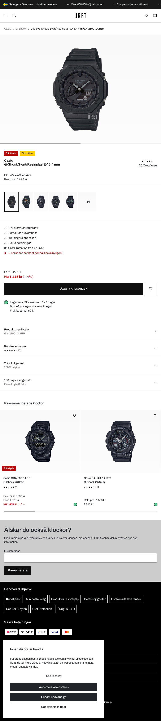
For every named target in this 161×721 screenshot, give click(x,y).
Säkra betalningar (19, 243)
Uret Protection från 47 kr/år (26, 248)
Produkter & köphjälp (65, 599)
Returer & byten (16, 609)
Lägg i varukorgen (74, 288)
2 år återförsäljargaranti (23, 227)
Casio (7, 28)
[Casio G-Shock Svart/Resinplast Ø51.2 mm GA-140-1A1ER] (120, 441)
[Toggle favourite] (151, 289)
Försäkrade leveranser (22, 232)
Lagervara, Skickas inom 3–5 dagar (32, 304)
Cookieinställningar (53, 706)
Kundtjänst (13, 599)
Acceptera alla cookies (54, 687)
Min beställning (36, 599)
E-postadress (12, 551)
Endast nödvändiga (53, 697)
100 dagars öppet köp (22, 237)
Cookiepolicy (53, 675)
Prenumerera (17, 570)
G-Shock (21, 28)
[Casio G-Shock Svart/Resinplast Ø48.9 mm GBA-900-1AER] (40, 441)
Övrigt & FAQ (66, 609)
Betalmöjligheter (95, 599)
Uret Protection (42, 609)
